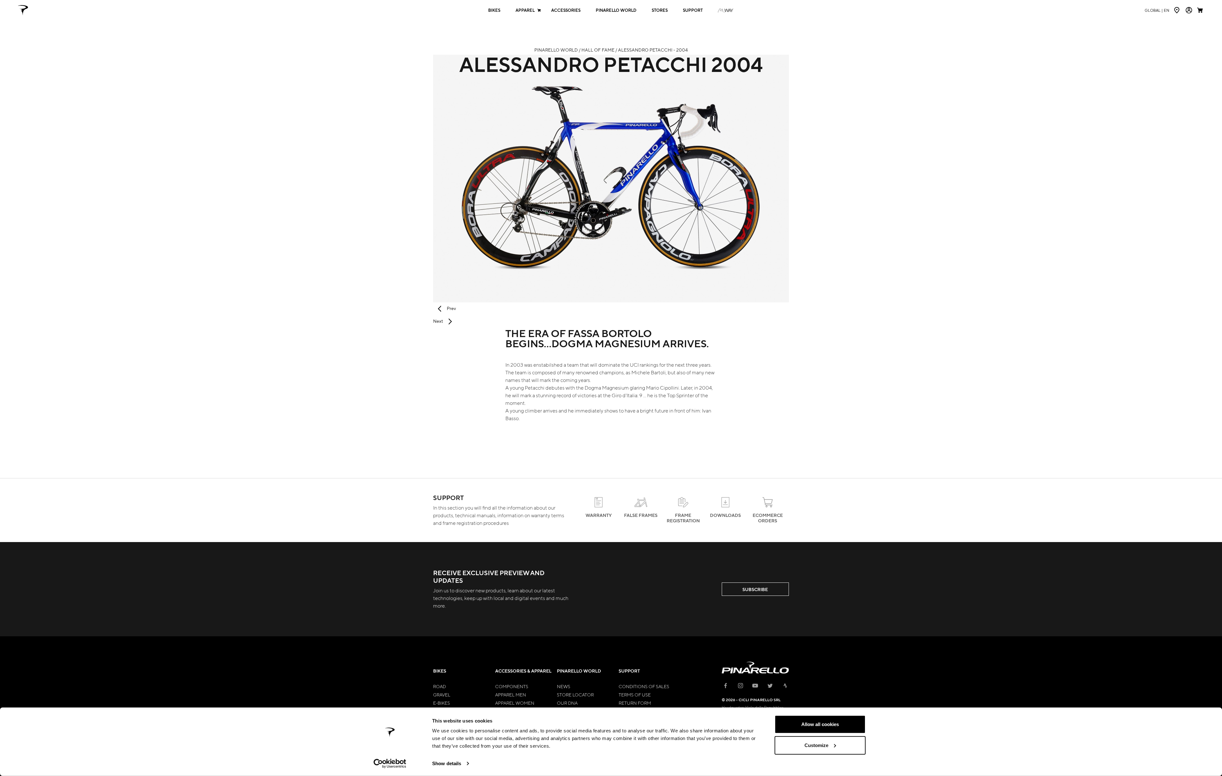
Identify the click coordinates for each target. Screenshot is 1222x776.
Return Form (635, 703)
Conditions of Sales (644, 686)
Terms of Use (635, 694)
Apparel (525, 10)
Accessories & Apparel (523, 671)
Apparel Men (510, 694)
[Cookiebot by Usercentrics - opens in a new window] (390, 763)
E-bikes (441, 703)
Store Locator (575, 694)
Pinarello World (616, 10)
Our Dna (567, 703)
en (1157, 10)
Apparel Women (514, 703)
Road (439, 686)
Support (693, 10)
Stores (660, 10)
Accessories (565, 10)
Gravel (441, 694)
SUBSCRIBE (755, 589)
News (563, 686)
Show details (446, 763)
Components (511, 686)
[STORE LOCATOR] (1177, 10)
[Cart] (1201, 10)
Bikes (494, 10)
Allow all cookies (820, 724)
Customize (816, 745)
